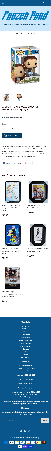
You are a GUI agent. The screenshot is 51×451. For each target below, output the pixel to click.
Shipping (5, 118)
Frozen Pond (19, 438)
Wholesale (25, 349)
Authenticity (26, 335)
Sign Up (45, 420)
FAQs (25, 352)
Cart (47, 3)
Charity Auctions (25, 346)
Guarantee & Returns (25, 340)
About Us (26, 332)
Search (25, 355)
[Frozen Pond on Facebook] (25, 431)
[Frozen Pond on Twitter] (21, 431)
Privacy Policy (25, 357)
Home (4, 34)
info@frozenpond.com (25, 383)
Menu (7, 3)
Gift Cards (25, 329)
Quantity (5, 124)
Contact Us (25, 326)
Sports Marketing (25, 343)
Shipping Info (25, 337)
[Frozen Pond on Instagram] (29, 431)
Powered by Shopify (32, 438)
